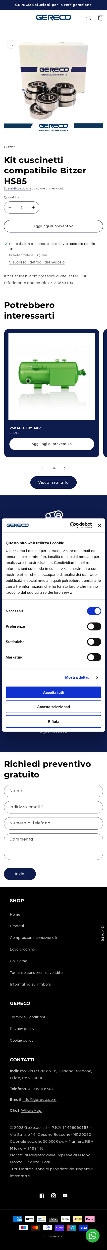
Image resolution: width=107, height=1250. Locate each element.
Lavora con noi (23, 949)
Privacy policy (22, 1029)
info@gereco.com (39, 1100)
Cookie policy (21, 1040)
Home (15, 915)
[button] (6, 18)
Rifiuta (53, 721)
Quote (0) (103, 933)
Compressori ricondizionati (33, 938)
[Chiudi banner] (99, 525)
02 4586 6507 (41, 1089)
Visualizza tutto (53, 482)
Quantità (11, 197)
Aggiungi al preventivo (52, 444)
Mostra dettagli (78, 677)
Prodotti (17, 926)
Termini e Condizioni (27, 1017)
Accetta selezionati (53, 707)
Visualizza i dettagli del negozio (37, 262)
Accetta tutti (53, 692)
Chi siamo (18, 961)
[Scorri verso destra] (64, 468)
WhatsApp (31, 1110)
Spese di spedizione (17, 188)
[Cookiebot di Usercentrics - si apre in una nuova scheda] (70, 525)
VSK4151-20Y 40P (25, 428)
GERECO (58, 1237)
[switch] (94, 626)
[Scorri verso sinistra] (42, 468)
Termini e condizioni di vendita (36, 973)
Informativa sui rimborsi (31, 984)
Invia (20, 874)
